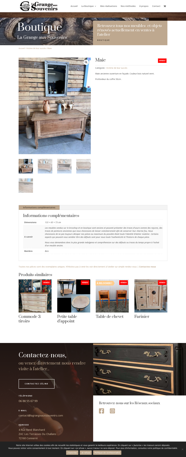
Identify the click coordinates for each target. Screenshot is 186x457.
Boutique (103, 40)
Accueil (74, 6)
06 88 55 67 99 (28, 401)
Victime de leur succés (36, 48)
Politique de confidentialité (107, 452)
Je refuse (85, 452)
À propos (143, 6)
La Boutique (87, 6)
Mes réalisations (108, 6)
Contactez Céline (36, 383)
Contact (156, 6)
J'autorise (72, 452)
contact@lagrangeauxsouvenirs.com (41, 415)
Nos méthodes (128, 6)
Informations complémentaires (39, 207)
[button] (86, 62)
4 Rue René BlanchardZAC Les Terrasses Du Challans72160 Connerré (37, 434)
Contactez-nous (147, 266)
